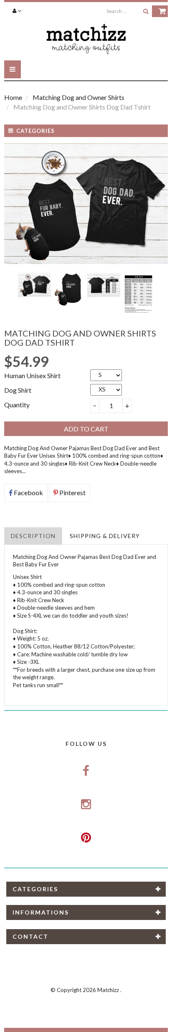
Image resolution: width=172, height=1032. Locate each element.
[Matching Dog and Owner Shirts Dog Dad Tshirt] (34, 285)
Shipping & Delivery (105, 535)
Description (33, 535)
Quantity (17, 405)
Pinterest (72, 492)
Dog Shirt (17, 390)
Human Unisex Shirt (32, 375)
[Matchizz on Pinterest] (86, 837)
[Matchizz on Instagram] (86, 804)
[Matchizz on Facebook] (86, 771)
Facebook (28, 492)
